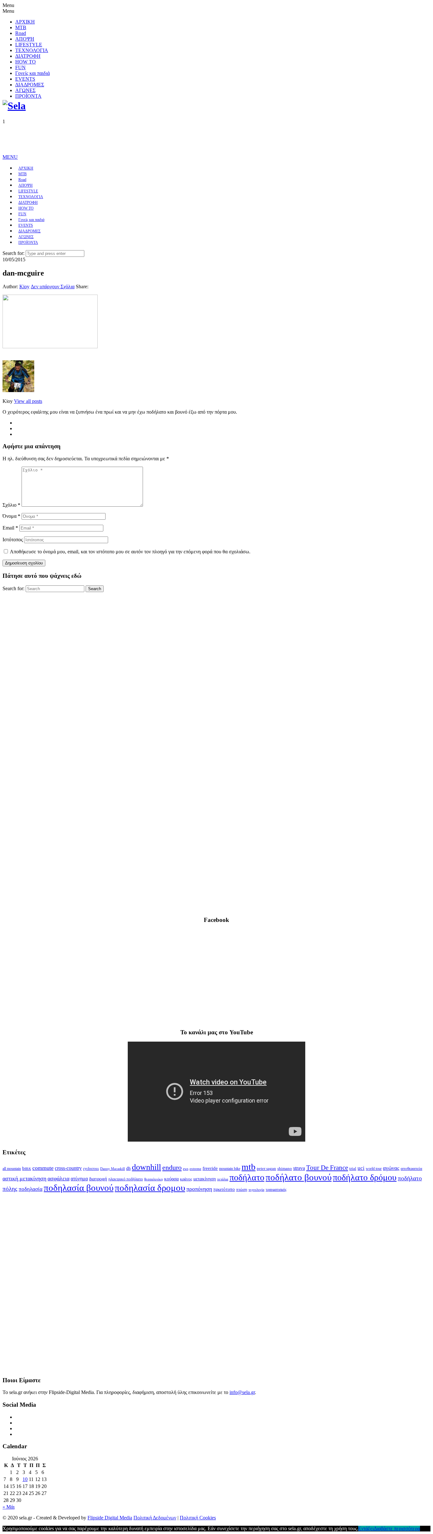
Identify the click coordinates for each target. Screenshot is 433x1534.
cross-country (68, 1168)
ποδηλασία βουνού (78, 1188)
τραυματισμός (276, 1189)
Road (20, 33)
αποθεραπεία (411, 1168)
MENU (10, 157)
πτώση (241, 1189)
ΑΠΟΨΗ (24, 39)
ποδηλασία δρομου (150, 1188)
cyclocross (91, 1168)
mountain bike (229, 1169)
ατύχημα (79, 1179)
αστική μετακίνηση (24, 1178)
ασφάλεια (58, 1178)
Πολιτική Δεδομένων (154, 1517)
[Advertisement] (118, 138)
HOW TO (25, 61)
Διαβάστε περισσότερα (397, 1528)
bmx (26, 1168)
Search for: (13, 253)
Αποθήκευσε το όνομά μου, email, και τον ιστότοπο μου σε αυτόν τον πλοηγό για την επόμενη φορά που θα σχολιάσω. (130, 551)
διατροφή (98, 1178)
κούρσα (171, 1178)
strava (299, 1168)
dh (128, 1168)
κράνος (186, 1179)
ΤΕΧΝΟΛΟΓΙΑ (31, 50)
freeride (210, 1168)
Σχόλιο (11, 505)
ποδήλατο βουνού (299, 1177)
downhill (146, 1167)
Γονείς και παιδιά (32, 73)
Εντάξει (366, 1528)
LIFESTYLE (28, 44)
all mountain (12, 1168)
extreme (195, 1169)
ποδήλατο (246, 1177)
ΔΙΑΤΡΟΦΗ (28, 56)
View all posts (28, 401)
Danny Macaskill (112, 1169)
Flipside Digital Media (109, 1517)
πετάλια (222, 1179)
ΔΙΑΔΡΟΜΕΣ (29, 84)
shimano (284, 1168)
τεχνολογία (256, 1189)
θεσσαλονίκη (153, 1179)
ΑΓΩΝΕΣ (25, 90)
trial (352, 1168)
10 (25, 1479)
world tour (374, 1169)
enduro (172, 1167)
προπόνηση (199, 1189)
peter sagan (266, 1168)
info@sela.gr (242, 1392)
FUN (20, 67)
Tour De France (327, 1167)
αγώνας (391, 1168)
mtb (248, 1167)
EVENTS (25, 79)
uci (361, 1168)
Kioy (24, 286)
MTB (20, 27)
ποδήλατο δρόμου (365, 1177)
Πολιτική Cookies (198, 1517)
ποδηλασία (30, 1189)
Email (10, 527)
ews (185, 1169)
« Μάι (9, 1507)
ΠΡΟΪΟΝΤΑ (28, 96)
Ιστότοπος (13, 539)
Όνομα (11, 516)
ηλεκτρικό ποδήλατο (125, 1179)
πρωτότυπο (224, 1189)
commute (43, 1168)
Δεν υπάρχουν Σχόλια (52, 286)
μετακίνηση (204, 1178)
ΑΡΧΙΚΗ (25, 21)
